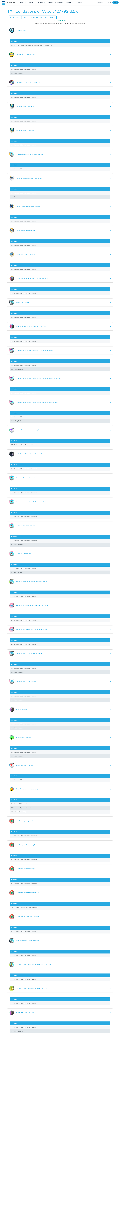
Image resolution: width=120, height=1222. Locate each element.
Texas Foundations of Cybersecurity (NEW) (39, 17)
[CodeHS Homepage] (9, 2)
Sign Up (115, 2)
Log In (109, 2)
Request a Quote (100, 2)
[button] (22, 2)
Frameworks (15, 17)
